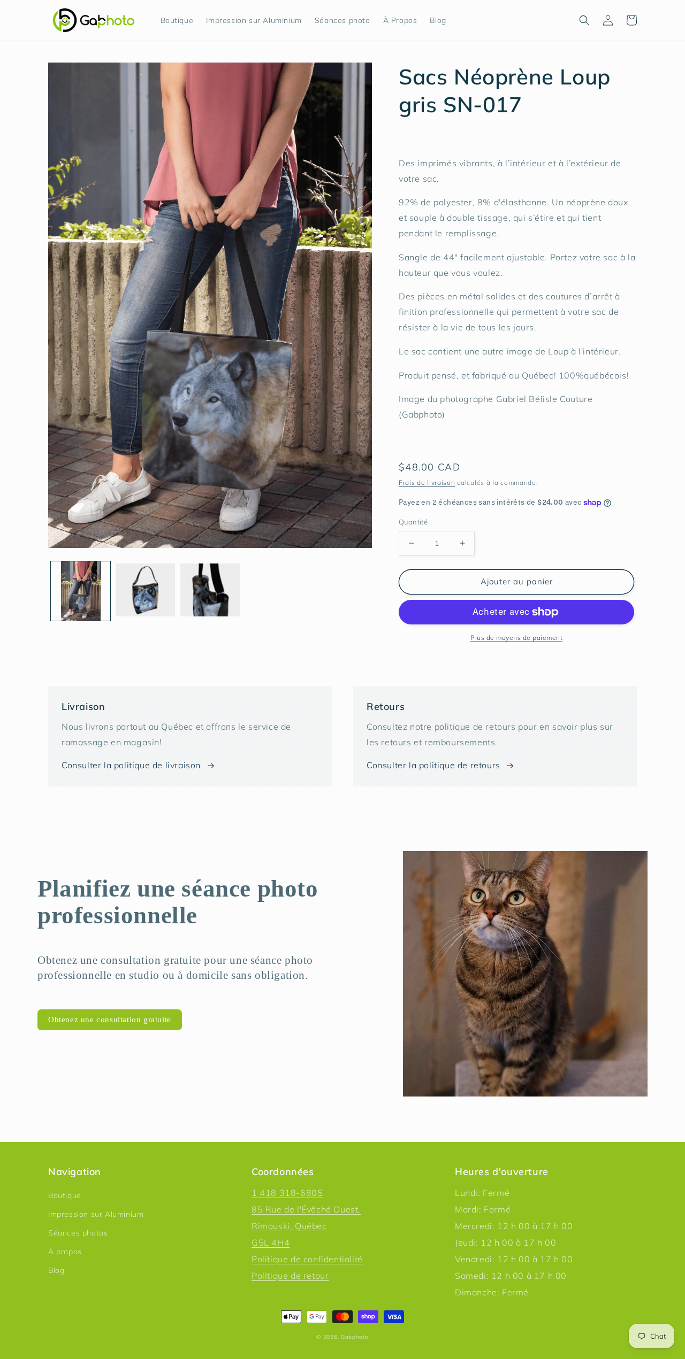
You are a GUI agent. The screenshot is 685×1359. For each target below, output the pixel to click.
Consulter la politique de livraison (131, 765)
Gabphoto (355, 1336)
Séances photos (78, 1233)
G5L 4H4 (271, 1242)
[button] (584, 20)
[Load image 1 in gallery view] (80, 591)
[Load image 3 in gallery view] (210, 591)
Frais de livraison (427, 482)
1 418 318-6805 (287, 1192)
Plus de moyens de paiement (516, 638)
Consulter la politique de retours (433, 765)
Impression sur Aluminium (95, 1214)
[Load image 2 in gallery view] (145, 591)
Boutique (64, 1195)
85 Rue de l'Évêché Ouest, (306, 1209)
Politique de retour (290, 1275)
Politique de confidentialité (307, 1259)
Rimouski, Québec (289, 1226)
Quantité (413, 522)
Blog (56, 1270)
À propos (65, 1251)
